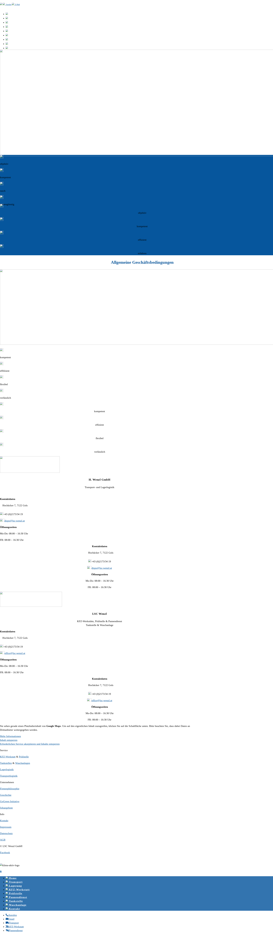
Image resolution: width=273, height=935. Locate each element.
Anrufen (8, 5)
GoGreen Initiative (9, 801)
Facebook (5, 852)
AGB (2, 839)
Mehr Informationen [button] (10, 736)
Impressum (5, 827)
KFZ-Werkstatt (7, 756)
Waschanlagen (22, 763)
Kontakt (4, 820)
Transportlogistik (8, 775)
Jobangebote (6, 807)
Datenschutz (6, 833)
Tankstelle (15, 901)
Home (12, 878)
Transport (15, 881)
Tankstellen (6, 763)
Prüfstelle (24, 756)
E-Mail (17, 5)
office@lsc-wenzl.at (14, 653)
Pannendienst (17, 897)
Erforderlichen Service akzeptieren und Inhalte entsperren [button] (30, 743)
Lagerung (15, 885)
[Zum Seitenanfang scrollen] (1, 871)
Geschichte (5, 795)
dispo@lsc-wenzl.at (14, 520)
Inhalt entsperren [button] (8, 740)
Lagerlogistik (7, 769)
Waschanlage (17, 904)
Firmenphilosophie (9, 788)
